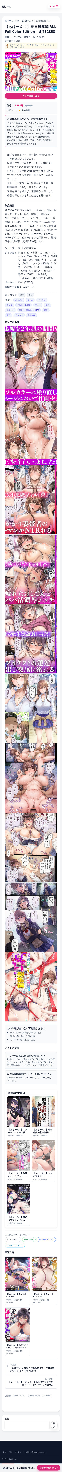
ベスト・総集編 (23, 305)
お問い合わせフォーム (35, 1452)
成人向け (19, 315)
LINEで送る (29, 1239)
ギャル (30, 300)
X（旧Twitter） (13, 1239)
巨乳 (8, 315)
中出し (37, 305)
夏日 (30, 295)
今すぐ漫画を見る (31, 95)
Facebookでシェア (46, 1239)
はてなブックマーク (15, 1245)
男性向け (31, 315)
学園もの (10, 310)
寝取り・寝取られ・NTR (29, 310)
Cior (17, 20)
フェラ (9, 305)
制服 (47, 305)
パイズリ (41, 300)
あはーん (9, 20)
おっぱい (18, 300)
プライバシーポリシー (12, 1451)
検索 (7, 1418)
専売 (46, 310)
